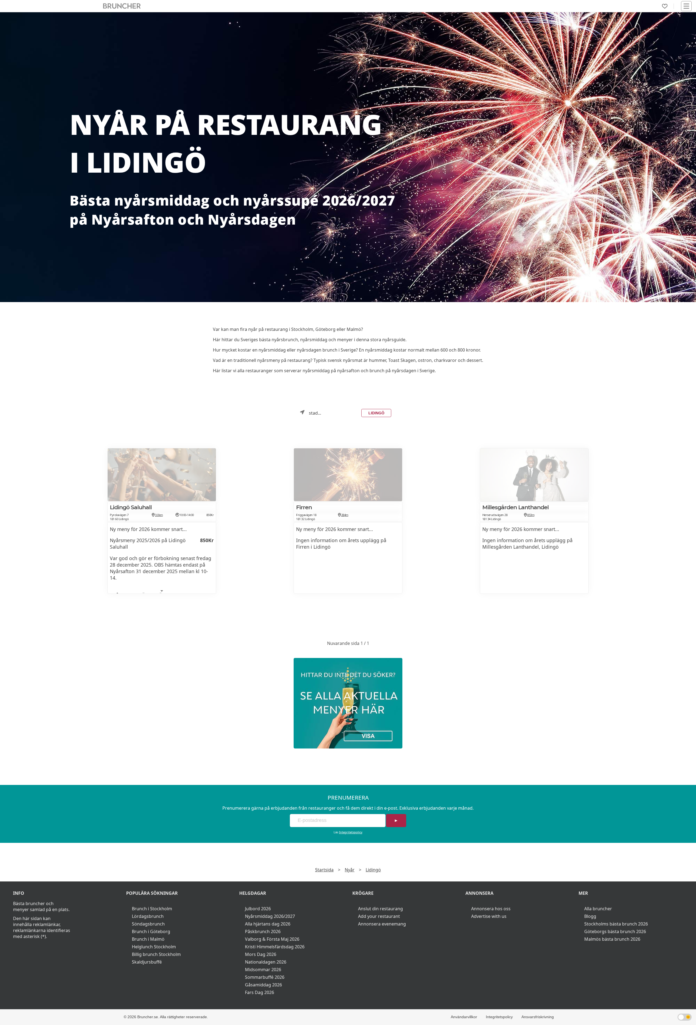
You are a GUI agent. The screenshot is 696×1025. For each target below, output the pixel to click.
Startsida (324, 870)
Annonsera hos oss (491, 909)
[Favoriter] (664, 6)
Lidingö (376, 413)
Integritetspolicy (350, 832)
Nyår (350, 870)
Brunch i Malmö (148, 939)
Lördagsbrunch (148, 916)
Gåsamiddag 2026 (263, 985)
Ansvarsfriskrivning (537, 1017)
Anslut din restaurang (380, 909)
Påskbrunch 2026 (263, 931)
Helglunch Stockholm (154, 947)
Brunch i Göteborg (151, 931)
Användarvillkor (464, 1017)
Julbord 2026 (258, 909)
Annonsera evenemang (382, 924)
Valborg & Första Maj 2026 (272, 939)
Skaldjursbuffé (147, 962)
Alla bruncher (598, 909)
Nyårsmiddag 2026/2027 (270, 916)
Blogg (590, 916)
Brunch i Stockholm (152, 909)
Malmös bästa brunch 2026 (612, 939)
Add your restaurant (379, 916)
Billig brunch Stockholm (156, 954)
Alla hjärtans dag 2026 (267, 924)
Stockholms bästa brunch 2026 (616, 924)
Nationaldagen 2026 (265, 962)
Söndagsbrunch (148, 924)
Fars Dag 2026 (259, 992)
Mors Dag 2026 (260, 954)
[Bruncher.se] (348, 703)
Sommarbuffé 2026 (264, 977)
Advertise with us (489, 916)
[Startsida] (122, 6)
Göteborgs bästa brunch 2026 (615, 931)
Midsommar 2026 (263, 970)
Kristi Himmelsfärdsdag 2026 (274, 947)
